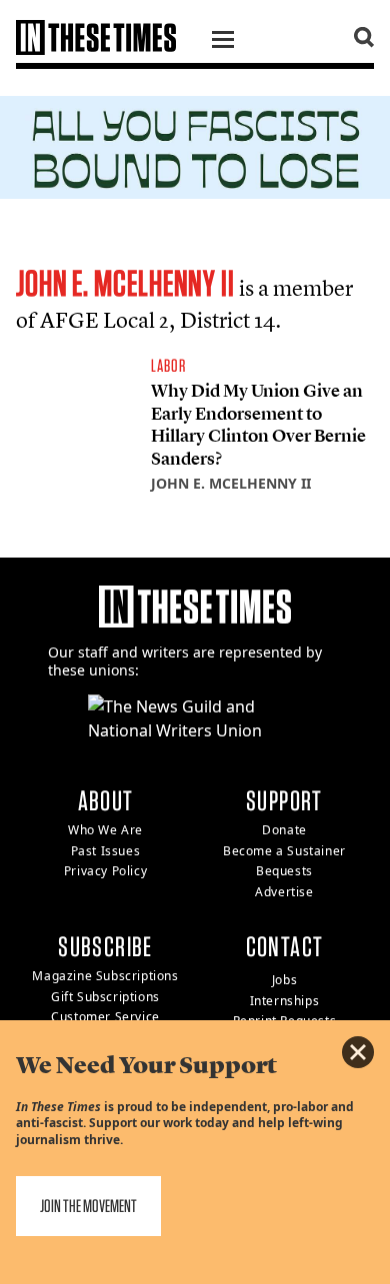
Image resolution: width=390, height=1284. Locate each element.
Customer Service (105, 1016)
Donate (284, 829)
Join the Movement (88, 1205)
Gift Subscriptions (105, 996)
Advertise (284, 891)
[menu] (223, 42)
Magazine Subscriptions (105, 975)
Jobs (284, 979)
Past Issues (106, 850)
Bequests (284, 870)
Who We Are (105, 829)
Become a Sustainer (284, 850)
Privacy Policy (105, 870)
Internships (285, 1000)
